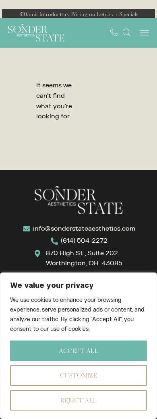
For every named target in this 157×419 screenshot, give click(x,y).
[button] (144, 33)
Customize (78, 375)
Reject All (78, 400)
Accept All (78, 351)
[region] (78, 345)
